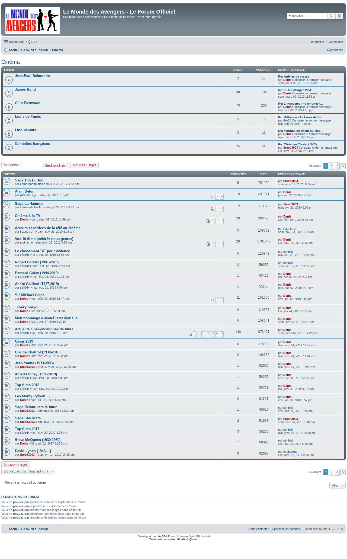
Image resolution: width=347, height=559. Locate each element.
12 (208, 333)
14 (217, 333)
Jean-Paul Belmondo (32, 76)
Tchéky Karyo (26, 307)
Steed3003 (290, 147)
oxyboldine (290, 451)
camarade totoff (30, 184)
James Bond (25, 89)
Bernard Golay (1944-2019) (37, 273)
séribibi (24, 254)
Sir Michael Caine (29, 295)
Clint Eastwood (27, 103)
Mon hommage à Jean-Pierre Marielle (46, 318)
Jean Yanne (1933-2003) (34, 363)
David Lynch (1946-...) (33, 451)
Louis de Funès (28, 116)
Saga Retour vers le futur (36, 407)
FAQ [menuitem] (34, 41)
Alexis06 (25, 195)
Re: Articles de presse (293, 76)
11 (203, 333)
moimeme (26, 242)
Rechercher (331, 16)
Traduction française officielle (167, 539)
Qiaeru (193, 539)
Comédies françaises (32, 144)
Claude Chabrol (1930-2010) (37, 352)
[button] (343, 166)
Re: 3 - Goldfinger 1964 (294, 90)
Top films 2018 (27, 385)
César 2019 (24, 341)
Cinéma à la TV (27, 216)
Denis (287, 79)
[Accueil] (33, 19)
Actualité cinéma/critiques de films (44, 329)
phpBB (161, 536)
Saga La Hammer (29, 204)
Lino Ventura (25, 130)
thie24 (287, 120)
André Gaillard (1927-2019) (37, 284)
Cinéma (10, 62)
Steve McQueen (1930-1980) (37, 440)
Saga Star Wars (28, 418)
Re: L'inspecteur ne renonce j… (300, 103)
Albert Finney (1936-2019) (36, 374)
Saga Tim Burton (29, 180)
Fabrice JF (27, 231)
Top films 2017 (27, 429)
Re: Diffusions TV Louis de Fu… (301, 117)
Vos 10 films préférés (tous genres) (44, 239)
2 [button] (331, 165)
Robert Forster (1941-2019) (37, 262)
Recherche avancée (339, 16)
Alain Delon (24, 191)
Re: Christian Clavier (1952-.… (299, 144)
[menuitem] (336, 41)
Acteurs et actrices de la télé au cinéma (48, 228)
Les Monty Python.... (32, 396)
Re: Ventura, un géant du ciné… (300, 130)
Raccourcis (16, 41)
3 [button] (337, 165)
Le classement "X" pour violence (42, 251)
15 (221, 333)
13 (212, 333)
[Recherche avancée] (69, 165)
